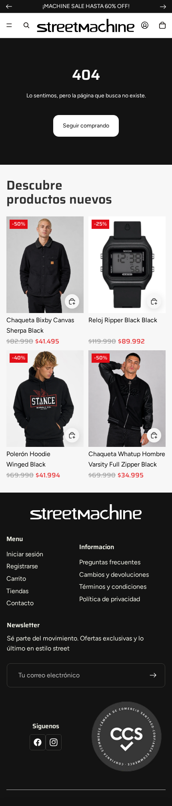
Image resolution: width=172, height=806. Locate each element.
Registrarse (22, 566)
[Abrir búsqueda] (26, 25)
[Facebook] (37, 742)
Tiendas (17, 591)
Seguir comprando (86, 125)
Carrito (16, 578)
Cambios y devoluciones (114, 574)
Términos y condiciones (112, 586)
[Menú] (9, 25)
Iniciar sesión (24, 554)
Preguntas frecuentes (109, 562)
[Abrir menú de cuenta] (145, 25)
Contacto (20, 603)
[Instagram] (53, 742)
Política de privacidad (109, 599)
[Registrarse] (153, 675)
